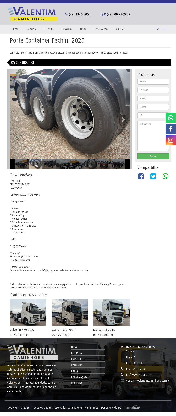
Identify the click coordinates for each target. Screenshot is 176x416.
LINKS (83, 29)
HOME (15, 29)
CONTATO (120, 29)
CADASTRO (66, 29)
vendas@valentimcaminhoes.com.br (148, 380)
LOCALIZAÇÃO (101, 29)
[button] (16, 119)
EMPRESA (31, 29)
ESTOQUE (48, 29)
